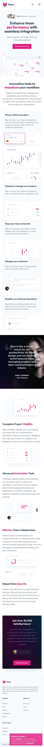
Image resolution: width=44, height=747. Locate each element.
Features (5, 703)
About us (26, 703)
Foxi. (9, 682)
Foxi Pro (19, 739)
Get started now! (22, 663)
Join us (4, 734)
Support (5, 731)
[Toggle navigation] (39, 4)
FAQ (3, 707)
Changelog (6, 713)
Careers (25, 710)
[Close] (39, 736)
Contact (5, 728)
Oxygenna (30, 743)
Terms (4, 716)
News (25, 707)
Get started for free (22, 46)
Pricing (4, 710)
